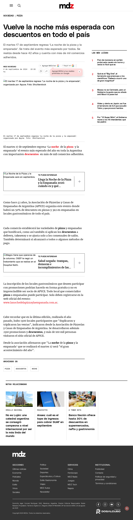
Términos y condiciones (106, 483)
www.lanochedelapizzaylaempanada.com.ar (30, 302)
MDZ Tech (72, 484)
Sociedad (8, 16)
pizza (7, 369)
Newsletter (45, 492)
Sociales (16, 492)
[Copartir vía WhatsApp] (41, 70)
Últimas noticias (19, 469)
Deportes (44, 472)
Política (43, 465)
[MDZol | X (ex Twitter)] (118, 504)
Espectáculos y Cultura (50, 476)
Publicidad (99, 469)
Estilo (14, 484)
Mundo (15, 480)
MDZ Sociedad (9, 67)
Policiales (16, 477)
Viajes (42, 484)
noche (34, 369)
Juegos (71, 480)
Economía (16, 473)
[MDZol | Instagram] (105, 504)
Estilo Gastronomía (48, 480)
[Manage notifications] (127, 508)
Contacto (99, 473)
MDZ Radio (72, 477)
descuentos (21, 369)
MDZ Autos (45, 488)
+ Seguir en (66, 66)
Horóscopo (73, 473)
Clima (70, 469)
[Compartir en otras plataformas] (46, 70)
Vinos (15, 488)
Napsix (71, 488)
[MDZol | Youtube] (112, 504)
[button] (11, 5)
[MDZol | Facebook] (98, 504)
